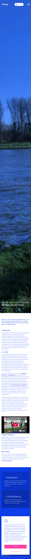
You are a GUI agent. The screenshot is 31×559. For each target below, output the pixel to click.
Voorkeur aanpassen (15, 551)
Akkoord (15, 546)
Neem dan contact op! (7, 460)
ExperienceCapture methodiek (18, 385)
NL (19, 4)
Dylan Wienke (11, 375)
